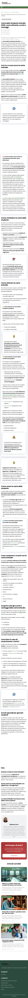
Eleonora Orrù (14, 824)
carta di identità (8, 401)
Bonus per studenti (6, 19)
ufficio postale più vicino (10, 395)
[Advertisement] (14, 139)
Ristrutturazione (4, 983)
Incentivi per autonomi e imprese (9, 980)
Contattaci (14, 855)
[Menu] (1, 7)
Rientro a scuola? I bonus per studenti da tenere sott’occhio (12, 884)
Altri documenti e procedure (8, 987)
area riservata (13, 543)
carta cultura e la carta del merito (14, 198)
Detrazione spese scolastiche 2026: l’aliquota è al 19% (13, 941)
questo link (18, 235)
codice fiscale (8, 406)
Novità (2, 989)
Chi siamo (3, 974)
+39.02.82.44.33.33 (12, 653)
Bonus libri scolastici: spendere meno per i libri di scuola (14, 912)
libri (3, 596)
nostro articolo (18, 703)
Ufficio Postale (15, 546)
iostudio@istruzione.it (14, 707)
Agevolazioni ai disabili (6, 985)
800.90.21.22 (14, 651)
